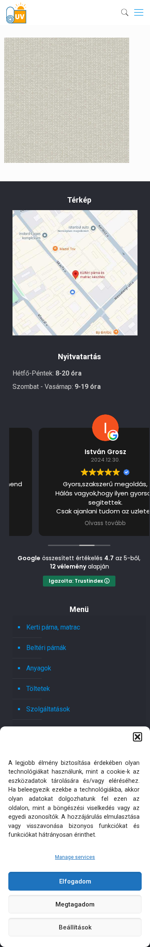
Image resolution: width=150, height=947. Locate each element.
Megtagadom (75, 904)
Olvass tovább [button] (79, 523)
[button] (137, 737)
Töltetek (38, 689)
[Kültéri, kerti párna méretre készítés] (16, 12)
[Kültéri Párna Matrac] (75, 333)
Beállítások (75, 927)
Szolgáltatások (48, 709)
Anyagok (38, 668)
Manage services (75, 857)
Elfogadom (75, 881)
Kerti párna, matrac (53, 627)
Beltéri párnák (46, 648)
